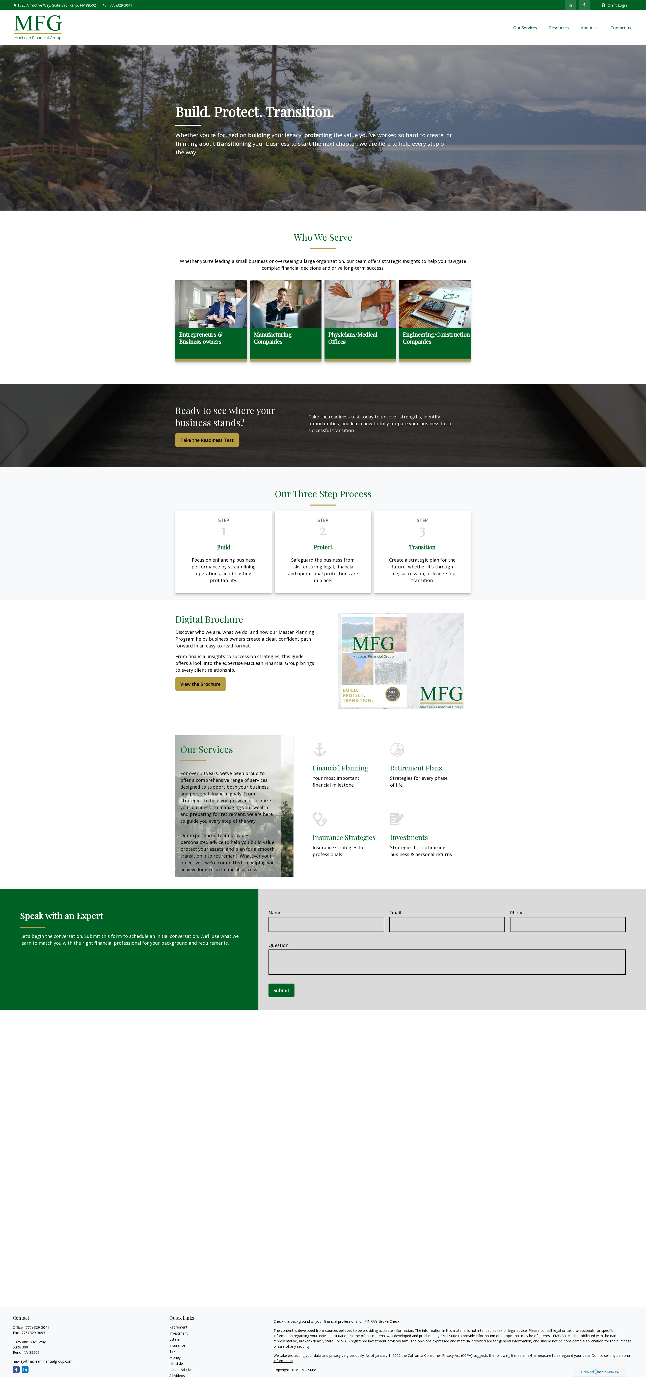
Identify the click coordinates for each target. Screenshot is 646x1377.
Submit (281, 990)
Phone (517, 913)
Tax (172, 1351)
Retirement (178, 1327)
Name (274, 913)
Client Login (617, 5)
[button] (525, 27)
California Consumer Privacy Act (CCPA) (440, 1355)
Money (175, 1357)
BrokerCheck (389, 1321)
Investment (178, 1333)
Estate (174, 1339)
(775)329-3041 (120, 5)
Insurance (177, 1345)
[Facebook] (584, 5)
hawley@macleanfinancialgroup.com (42, 1361)
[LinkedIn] (570, 5)
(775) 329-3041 (36, 1327)
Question (278, 945)
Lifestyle (176, 1363)
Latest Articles (181, 1369)
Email (395, 913)
